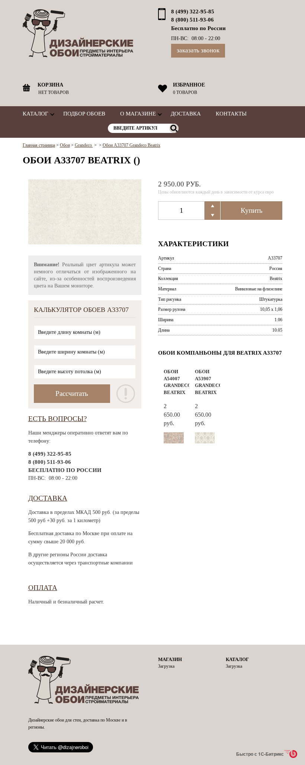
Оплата (42, 588)
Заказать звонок (198, 50)
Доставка (186, 113)
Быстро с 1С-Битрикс (260, 754)
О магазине (138, 113)
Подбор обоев (84, 113)
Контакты (231, 113)
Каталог (35, 113)
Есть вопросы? (57, 419)
